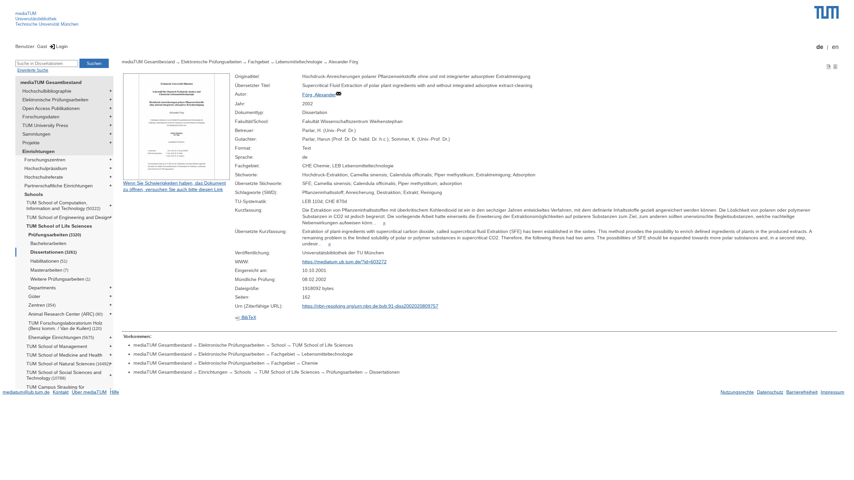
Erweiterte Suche (32, 70)
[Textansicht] (835, 66)
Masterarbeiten (49, 270)
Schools (33, 194)
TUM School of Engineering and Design (68, 217)
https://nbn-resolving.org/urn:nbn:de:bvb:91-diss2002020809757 (370, 306)
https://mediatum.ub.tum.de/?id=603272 (344, 261)
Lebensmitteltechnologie (299, 62)
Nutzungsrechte (737, 392)
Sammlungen (36, 134)
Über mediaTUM (89, 392)
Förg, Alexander (319, 94)
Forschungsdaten (40, 116)
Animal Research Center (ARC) (65, 314)
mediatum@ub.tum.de (26, 392)
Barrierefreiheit (802, 392)
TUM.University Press (45, 125)
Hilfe (114, 392)
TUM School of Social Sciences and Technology (63, 375)
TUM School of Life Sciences (59, 226)
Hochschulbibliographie (46, 91)
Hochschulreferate (43, 177)
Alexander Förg (343, 62)
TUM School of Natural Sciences (68, 363)
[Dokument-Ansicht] (828, 66)
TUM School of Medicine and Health (64, 355)
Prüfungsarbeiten (54, 234)
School (278, 345)
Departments (42, 287)
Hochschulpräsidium (45, 168)
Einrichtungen (38, 151)
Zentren (42, 305)
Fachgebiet (258, 62)
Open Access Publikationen (51, 108)
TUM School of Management (56, 346)
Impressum (832, 392)
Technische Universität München (46, 24)
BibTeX (248, 317)
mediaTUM (25, 13)
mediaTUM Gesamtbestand (51, 82)
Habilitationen (48, 261)
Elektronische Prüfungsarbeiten (55, 99)
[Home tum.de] (826, 12)
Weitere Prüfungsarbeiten (60, 279)
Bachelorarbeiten (48, 243)
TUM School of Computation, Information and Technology (63, 205)
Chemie (310, 363)
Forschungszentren (44, 159)
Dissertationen (53, 252)
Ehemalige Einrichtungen (61, 337)
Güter (34, 296)
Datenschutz (770, 392)
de (819, 47)
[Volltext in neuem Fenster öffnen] (177, 126)
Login (62, 46)
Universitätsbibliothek (36, 18)
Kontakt (61, 392)
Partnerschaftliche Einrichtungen (58, 185)
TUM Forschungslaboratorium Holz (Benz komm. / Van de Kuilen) (65, 325)
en (835, 47)
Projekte (31, 142)
